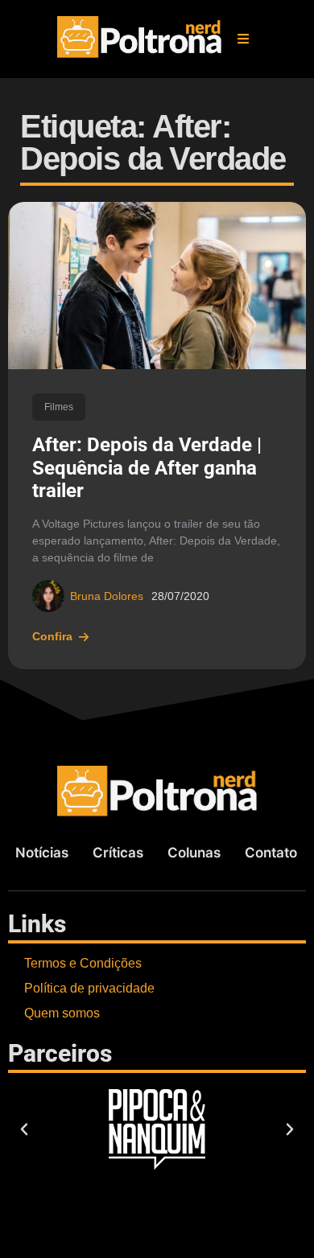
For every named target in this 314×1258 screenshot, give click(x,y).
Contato (271, 853)
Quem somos (62, 1013)
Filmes (58, 407)
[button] (243, 38)
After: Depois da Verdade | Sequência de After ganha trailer (147, 468)
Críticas (118, 853)
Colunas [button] (194, 853)
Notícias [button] (41, 853)
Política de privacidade (89, 988)
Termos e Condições (83, 963)
